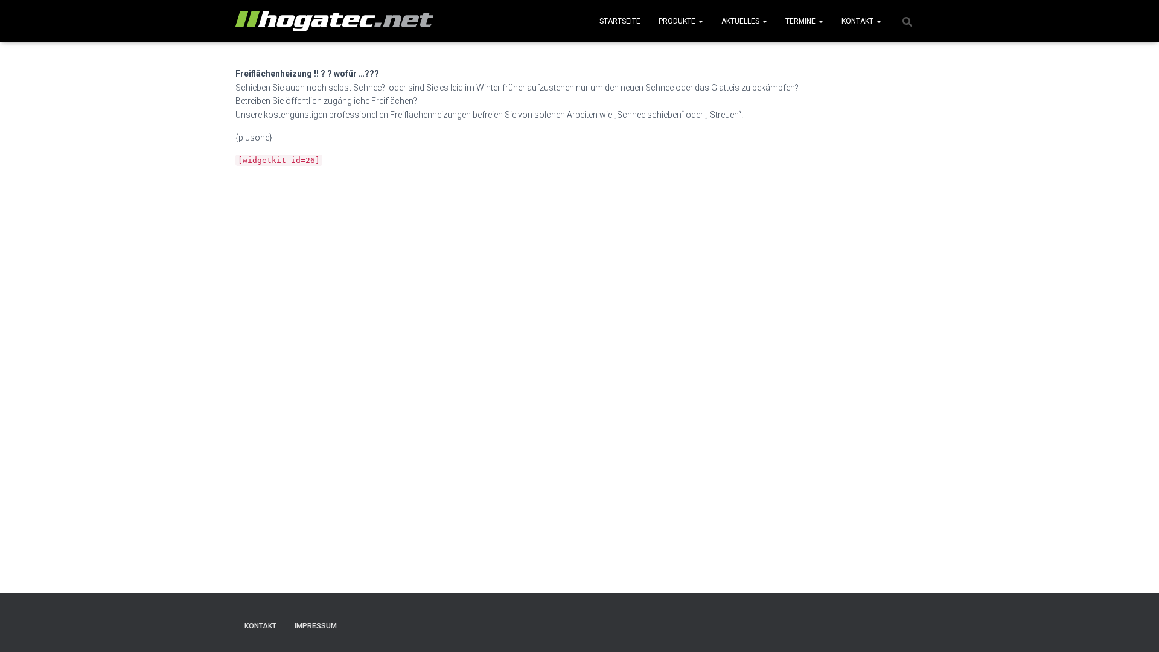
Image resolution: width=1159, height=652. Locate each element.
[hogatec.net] (334, 21)
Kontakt (858, 21)
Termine (801, 21)
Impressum (316, 626)
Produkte (678, 21)
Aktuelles (741, 21)
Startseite (619, 21)
